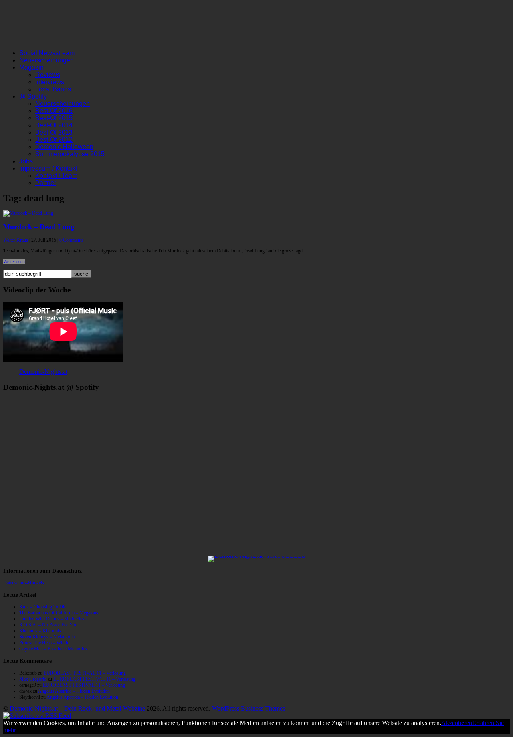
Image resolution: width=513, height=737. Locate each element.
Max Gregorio (32, 679)
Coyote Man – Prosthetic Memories (53, 649)
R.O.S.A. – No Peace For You (48, 625)
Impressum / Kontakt (48, 168)
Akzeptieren (456, 722)
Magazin (31, 67)
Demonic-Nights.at (43, 371)
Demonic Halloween (64, 146)
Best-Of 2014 (54, 125)
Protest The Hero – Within (44, 643)
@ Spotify (33, 96)
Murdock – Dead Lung (38, 227)
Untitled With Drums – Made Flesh (53, 619)
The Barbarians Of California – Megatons (58, 613)
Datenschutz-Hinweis (23, 583)
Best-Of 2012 (54, 139)
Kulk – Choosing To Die (42, 607)
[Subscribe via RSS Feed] (37, 715)
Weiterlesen (14, 261)
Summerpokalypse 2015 (70, 154)
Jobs (26, 161)
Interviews (49, 82)
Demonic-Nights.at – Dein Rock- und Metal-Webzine (77, 708)
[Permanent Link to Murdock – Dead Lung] (28, 213)
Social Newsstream (47, 53)
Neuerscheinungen (46, 60)
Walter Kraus (15, 240)
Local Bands (53, 89)
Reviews (47, 74)
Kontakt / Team (56, 175)
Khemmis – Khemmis (40, 631)
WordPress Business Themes (248, 708)
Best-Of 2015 (54, 118)
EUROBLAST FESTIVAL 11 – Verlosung (85, 673)
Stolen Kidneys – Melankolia (47, 637)
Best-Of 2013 (54, 132)
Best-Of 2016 (54, 110)
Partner (45, 182)
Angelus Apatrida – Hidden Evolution (74, 691)
